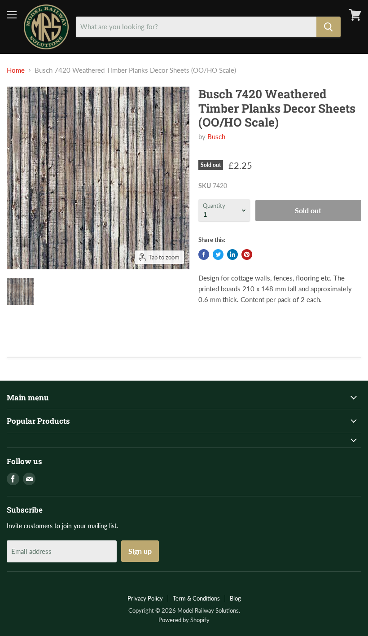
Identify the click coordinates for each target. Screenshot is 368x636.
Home (16, 70)
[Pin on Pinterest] (246, 254)
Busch (216, 136)
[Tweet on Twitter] (218, 254)
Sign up (140, 551)
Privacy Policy (145, 598)
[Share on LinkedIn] (232, 254)
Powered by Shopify (184, 619)
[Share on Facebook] (203, 254)
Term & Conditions (196, 598)
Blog (235, 598)
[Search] (328, 27)
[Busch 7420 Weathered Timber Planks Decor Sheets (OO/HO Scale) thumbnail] (20, 291)
